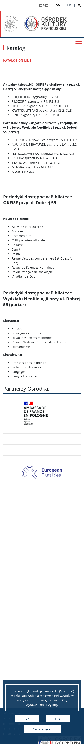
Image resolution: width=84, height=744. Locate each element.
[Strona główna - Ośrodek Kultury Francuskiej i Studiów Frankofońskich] (45, 23)
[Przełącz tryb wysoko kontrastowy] (57, 5)
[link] (42, 472)
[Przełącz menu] (78, 41)
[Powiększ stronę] (40, 5)
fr (69, 5)
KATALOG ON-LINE (17, 60)
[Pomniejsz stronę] (46, 5)
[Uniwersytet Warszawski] (10, 24)
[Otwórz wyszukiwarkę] (78, 5)
